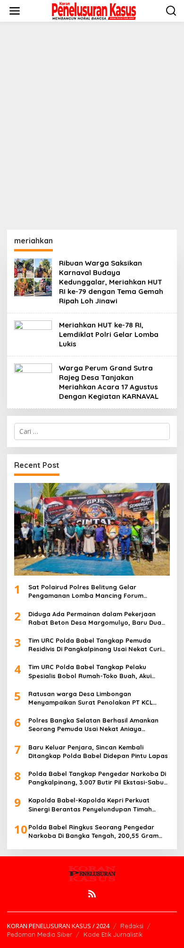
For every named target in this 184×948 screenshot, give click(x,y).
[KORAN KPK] (93, 10)
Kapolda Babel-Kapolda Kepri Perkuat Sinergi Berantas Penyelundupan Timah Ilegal (90, 804)
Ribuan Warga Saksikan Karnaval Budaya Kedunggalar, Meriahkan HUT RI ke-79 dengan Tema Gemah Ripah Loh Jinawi (111, 282)
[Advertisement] (92, 126)
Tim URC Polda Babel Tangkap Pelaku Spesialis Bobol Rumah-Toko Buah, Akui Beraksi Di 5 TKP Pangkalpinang (89, 671)
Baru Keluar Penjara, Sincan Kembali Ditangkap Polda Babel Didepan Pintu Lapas (98, 751)
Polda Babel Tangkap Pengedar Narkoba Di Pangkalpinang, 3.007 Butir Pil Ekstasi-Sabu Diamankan (97, 778)
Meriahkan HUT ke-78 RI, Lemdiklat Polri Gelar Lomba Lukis (109, 334)
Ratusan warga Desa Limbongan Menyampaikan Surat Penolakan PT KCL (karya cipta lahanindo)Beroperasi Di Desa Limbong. (95, 698)
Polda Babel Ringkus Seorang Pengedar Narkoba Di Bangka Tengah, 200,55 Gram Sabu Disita (93, 831)
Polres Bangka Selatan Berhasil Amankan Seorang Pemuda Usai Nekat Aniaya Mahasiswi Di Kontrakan (93, 724)
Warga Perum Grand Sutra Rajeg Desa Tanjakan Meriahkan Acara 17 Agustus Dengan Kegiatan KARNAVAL (109, 382)
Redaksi (131, 926)
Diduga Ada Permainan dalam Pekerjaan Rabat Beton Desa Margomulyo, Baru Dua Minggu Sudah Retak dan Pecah (94, 618)
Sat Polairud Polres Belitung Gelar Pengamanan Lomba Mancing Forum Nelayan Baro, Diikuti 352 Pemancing (85, 591)
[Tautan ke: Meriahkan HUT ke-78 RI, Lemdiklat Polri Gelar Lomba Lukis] (33, 333)
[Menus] (14, 11)
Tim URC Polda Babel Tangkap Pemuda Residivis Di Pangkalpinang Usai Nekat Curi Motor (94, 645)
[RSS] (92, 894)
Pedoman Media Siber (39, 934)
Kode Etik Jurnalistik (113, 934)
